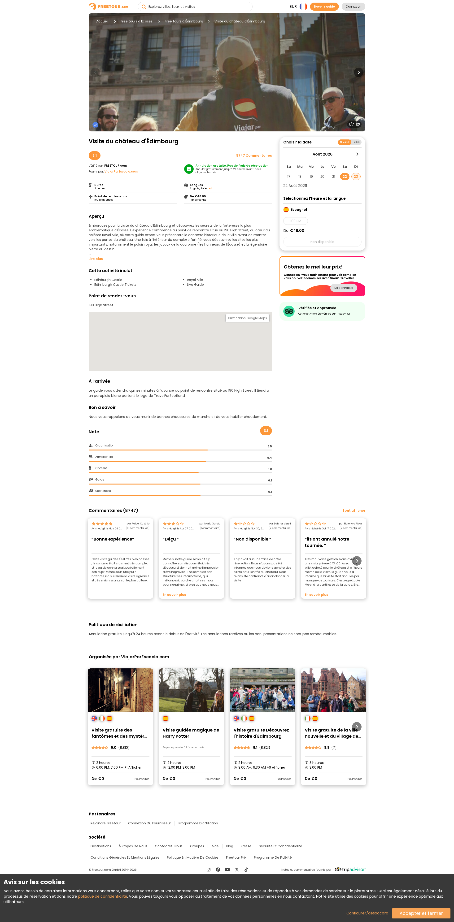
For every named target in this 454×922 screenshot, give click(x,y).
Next (358, 72)
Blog (229, 846)
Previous (95, 72)
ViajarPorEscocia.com (121, 171)
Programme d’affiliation (198, 823)
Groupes (197, 846)
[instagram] (208, 869)
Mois (357, 142)
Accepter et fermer (421, 913)
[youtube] (227, 869)
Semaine (344, 142)
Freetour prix (236, 857)
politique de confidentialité (102, 896)
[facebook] (218, 869)
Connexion (353, 6)
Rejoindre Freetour (106, 823)
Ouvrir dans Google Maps (247, 318)
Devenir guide (324, 6)
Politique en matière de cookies (192, 857)
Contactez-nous (169, 846)
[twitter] (237, 869)
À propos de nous (133, 846)
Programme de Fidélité (273, 857)
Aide (215, 846)
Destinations (101, 846)
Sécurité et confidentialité (280, 846)
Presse (246, 846)
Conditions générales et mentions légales (125, 857)
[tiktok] (246, 869)
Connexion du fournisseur (149, 823)
